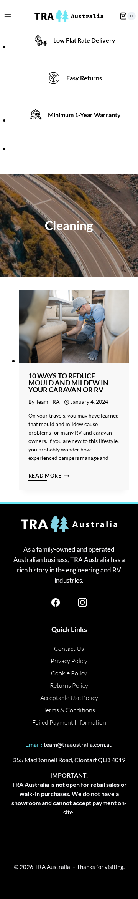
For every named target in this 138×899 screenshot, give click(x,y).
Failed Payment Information (69, 722)
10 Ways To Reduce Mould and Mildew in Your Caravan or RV (68, 383)
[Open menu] (7, 16)
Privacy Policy (69, 661)
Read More (49, 476)
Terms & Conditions (69, 710)
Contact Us (69, 648)
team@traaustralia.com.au (78, 744)
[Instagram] (82, 602)
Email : (34, 744)
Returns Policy (69, 685)
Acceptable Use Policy (69, 698)
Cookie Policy (69, 673)
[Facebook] (55, 602)
